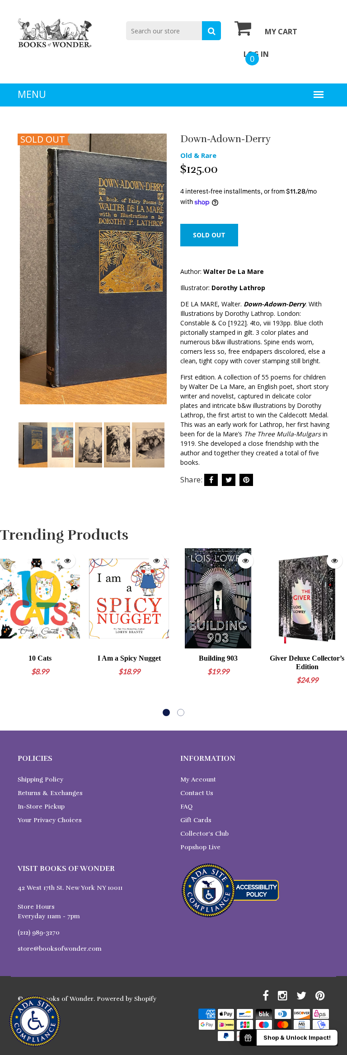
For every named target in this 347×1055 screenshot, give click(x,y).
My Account (198, 779)
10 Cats (40, 658)
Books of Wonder (67, 999)
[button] (166, 712)
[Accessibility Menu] (34, 1021)
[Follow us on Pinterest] (246, 480)
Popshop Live (200, 847)
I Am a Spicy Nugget (129, 658)
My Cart (281, 32)
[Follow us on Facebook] (211, 480)
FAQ (186, 806)
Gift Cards (195, 820)
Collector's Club (204, 834)
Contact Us (196, 793)
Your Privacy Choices (50, 820)
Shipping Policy (40, 779)
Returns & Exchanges (50, 793)
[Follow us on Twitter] (228, 480)
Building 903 (218, 658)
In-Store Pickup (41, 806)
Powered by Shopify (126, 999)
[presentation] (26, 281)
